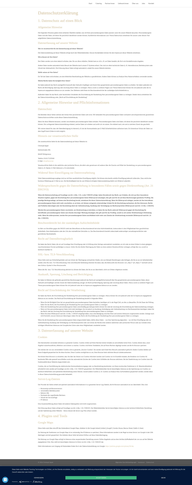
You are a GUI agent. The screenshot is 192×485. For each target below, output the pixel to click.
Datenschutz (150, 462)
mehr (163, 478)
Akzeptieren (101, 478)
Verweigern (39, 478)
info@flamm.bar (48, 161)
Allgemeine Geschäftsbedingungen (125, 462)
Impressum (141, 462)
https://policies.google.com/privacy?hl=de (119, 446)
